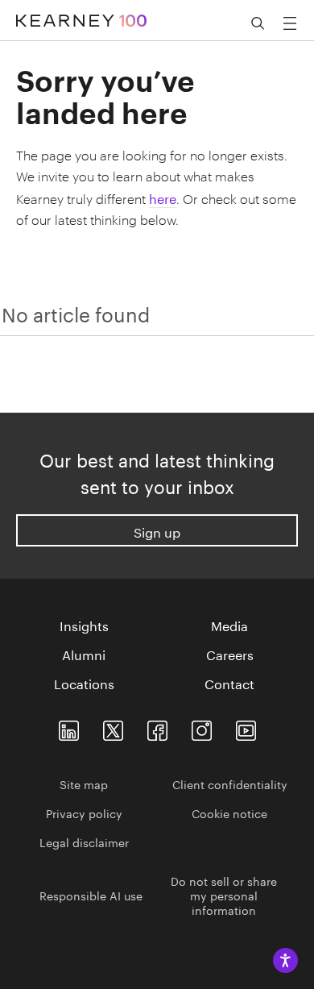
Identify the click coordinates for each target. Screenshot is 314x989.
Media (229, 624)
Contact (229, 682)
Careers (230, 653)
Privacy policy (84, 812)
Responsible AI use (91, 895)
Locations (84, 682)
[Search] (257, 23)
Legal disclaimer (84, 841)
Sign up (157, 531)
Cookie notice (229, 812)
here (162, 197)
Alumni (83, 653)
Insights (84, 624)
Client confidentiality (229, 783)
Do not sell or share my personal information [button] (224, 894)
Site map (84, 783)
